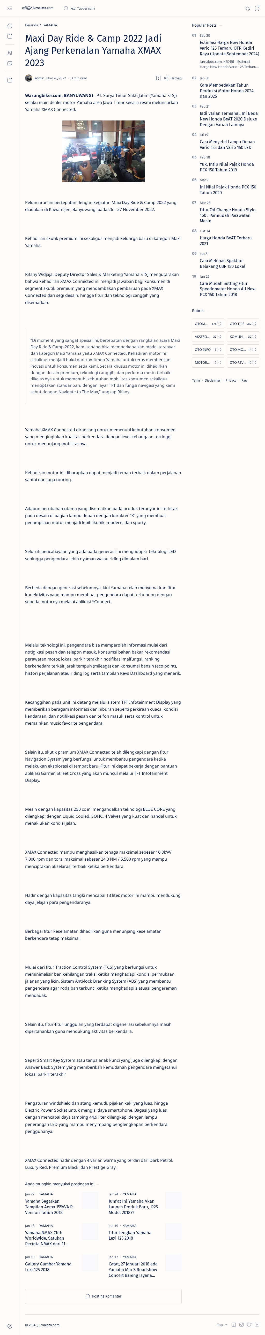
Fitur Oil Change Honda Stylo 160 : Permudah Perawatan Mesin (228, 215)
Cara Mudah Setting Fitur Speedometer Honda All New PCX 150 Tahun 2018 (227, 289)
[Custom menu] (9, 80)
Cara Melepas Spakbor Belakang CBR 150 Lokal (222, 263)
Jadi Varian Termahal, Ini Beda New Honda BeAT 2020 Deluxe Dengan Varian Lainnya (229, 119)
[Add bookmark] (158, 78)
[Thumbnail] (90, 1200)
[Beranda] (9, 26)
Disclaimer (212, 380)
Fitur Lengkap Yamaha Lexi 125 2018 (130, 1235)
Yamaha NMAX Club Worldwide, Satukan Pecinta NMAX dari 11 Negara (45, 1238)
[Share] (173, 78)
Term (196, 380)
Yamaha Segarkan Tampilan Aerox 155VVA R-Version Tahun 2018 (50, 1207)
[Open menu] (9, 8)
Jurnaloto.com (49, 1325)
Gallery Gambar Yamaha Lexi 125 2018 (48, 1266)
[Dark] (247, 8)
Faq (244, 380)
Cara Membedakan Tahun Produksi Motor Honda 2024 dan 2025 (227, 90)
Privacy (231, 380)
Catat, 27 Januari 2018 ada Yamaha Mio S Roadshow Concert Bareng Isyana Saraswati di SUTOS (133, 1269)
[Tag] (46, 1194)
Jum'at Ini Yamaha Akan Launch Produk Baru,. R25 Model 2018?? (133, 1207)
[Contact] (9, 63)
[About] (9, 53)
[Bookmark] (256, 8)
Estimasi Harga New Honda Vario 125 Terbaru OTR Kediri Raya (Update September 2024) (229, 48)
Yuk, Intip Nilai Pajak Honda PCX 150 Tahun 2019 (227, 167)
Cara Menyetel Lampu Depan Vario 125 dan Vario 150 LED (227, 144)
